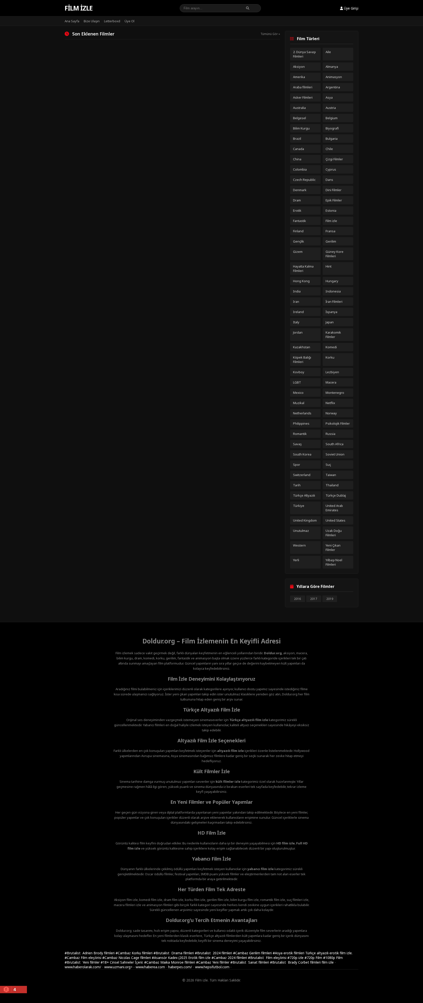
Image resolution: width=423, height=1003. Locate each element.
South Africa (334, 444)
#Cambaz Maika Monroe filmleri (170, 962)
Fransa (330, 231)
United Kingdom (305, 520)
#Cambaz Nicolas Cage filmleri (127, 957)
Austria (331, 107)
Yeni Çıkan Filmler (333, 547)
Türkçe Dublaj (336, 495)
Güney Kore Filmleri (334, 253)
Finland (298, 231)
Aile (328, 52)
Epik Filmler (334, 200)
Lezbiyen (332, 372)
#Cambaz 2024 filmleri (230, 957)
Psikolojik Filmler (338, 423)
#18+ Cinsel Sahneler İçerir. (122, 962)
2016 (297, 599)
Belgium (332, 118)
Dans (329, 179)
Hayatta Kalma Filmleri (303, 268)
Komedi (331, 347)
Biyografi (332, 128)
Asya (329, 97)
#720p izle (296, 957)
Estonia (331, 210)
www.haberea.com (150, 967)
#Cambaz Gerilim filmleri (253, 953)
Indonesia (333, 291)
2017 (313, 599)
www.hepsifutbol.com (212, 967)
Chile (329, 149)
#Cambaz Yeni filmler (213, 962)
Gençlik (298, 241)
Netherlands (302, 413)
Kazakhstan (301, 347)
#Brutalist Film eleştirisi (267, 957)
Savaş (297, 444)
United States (335, 520)
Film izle (79, 8)
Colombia (300, 169)
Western (299, 545)
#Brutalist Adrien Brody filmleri (90, 953)
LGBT (297, 382)
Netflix (330, 403)
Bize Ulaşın (92, 21)
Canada (298, 149)
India (297, 291)
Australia (299, 107)
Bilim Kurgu (301, 128)
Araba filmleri (302, 87)
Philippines (301, 423)
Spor (296, 464)
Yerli (296, 560)
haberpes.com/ (180, 967)
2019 (329, 599)
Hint (328, 266)
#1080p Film (333, 957)
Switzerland (301, 475)
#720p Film (314, 957)
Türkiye (298, 505)
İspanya (331, 312)
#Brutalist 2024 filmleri (214, 953)
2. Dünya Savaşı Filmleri (304, 54)
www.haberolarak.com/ (83, 967)
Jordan (298, 332)
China (297, 159)
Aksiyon (299, 66)
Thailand (332, 485)
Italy (296, 322)
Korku (330, 357)
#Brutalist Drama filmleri (174, 953)
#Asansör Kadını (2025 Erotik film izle (182, 957)
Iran (296, 301)
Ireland (298, 312)
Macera (331, 382)
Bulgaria (332, 138)
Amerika (299, 77)
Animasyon (334, 77)
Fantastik (299, 221)
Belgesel (299, 118)
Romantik (300, 434)
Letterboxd (112, 21)
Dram (297, 200)
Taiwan (331, 475)
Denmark (299, 190)
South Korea (302, 454)
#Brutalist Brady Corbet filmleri (296, 962)
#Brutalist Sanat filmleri (250, 962)
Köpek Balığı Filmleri (302, 359)
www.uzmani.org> (118, 967)
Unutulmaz (301, 530)
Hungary (332, 281)
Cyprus (331, 169)
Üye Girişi (350, 8)
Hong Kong (301, 281)
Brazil (297, 138)
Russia (330, 434)
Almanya (332, 66)
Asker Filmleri (303, 97)
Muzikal (298, 403)
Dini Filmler (333, 190)
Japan (330, 322)
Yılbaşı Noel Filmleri (334, 562)
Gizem (298, 251)
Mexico (298, 392)
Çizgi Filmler (334, 159)
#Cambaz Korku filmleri (134, 953)
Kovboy (298, 372)
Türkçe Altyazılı (304, 495)
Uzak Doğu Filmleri (334, 532)
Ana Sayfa (72, 21)
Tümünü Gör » (270, 34)
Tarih (297, 485)
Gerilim (331, 241)
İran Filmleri (334, 301)
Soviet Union (335, 454)
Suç (328, 464)
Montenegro (335, 392)
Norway (331, 413)
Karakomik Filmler (333, 334)
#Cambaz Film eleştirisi (83, 957)
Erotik (297, 210)
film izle (328, 962)
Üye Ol (129, 21)
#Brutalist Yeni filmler (83, 962)
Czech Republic (304, 179)
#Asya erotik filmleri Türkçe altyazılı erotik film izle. (312, 953)
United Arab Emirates (334, 507)
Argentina (333, 87)
